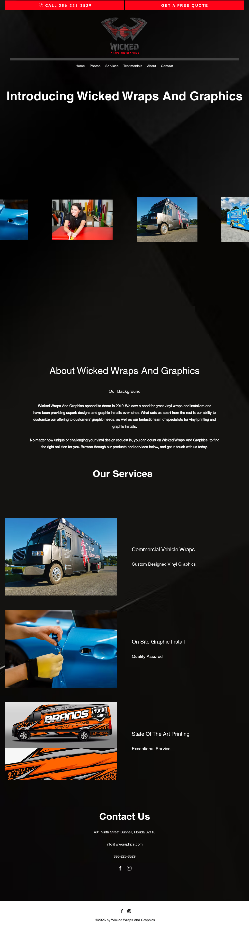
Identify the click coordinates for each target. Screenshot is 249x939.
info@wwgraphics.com (125, 844)
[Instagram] (129, 868)
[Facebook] (120, 868)
